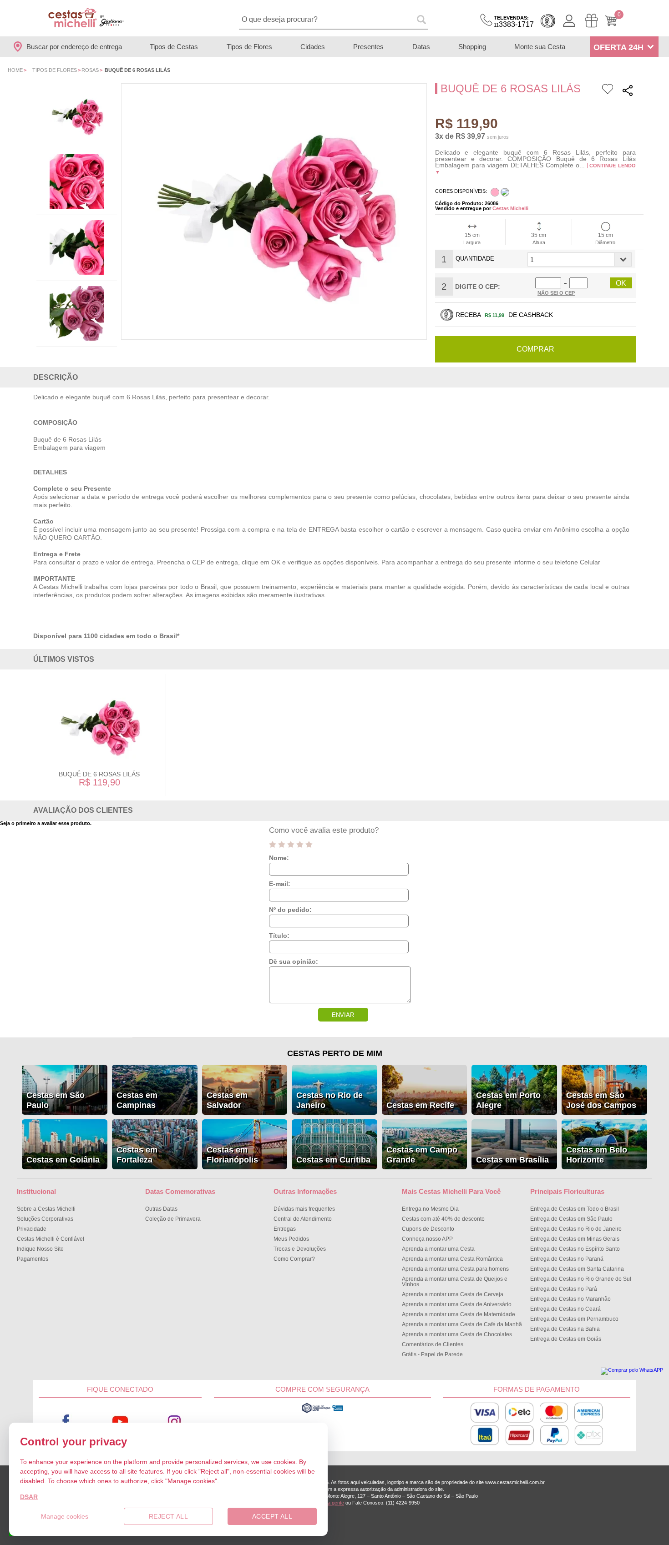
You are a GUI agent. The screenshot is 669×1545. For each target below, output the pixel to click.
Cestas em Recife (420, 1105)
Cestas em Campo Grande (421, 1154)
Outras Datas (161, 1209)
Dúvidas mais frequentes (304, 1209)
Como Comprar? (294, 1259)
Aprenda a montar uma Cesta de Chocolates (457, 1334)
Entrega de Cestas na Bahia (565, 1329)
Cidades (312, 46)
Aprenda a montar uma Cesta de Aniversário (457, 1304)
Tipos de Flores (249, 46)
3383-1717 (514, 21)
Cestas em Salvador (227, 1100)
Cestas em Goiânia (63, 1159)
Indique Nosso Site (40, 1249)
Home (15, 70)
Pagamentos (32, 1259)
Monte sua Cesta (539, 46)
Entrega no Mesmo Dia (430, 1209)
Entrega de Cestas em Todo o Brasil (574, 1209)
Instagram (174, 1421)
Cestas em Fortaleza (137, 1154)
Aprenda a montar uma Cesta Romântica (452, 1259)
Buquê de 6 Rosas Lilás (99, 774)
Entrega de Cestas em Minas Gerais (574, 1239)
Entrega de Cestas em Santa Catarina (577, 1269)
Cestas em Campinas (137, 1100)
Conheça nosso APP (427, 1239)
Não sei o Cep (556, 293)
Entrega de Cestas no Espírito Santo (575, 1249)
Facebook (66, 1421)
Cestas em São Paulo (55, 1100)
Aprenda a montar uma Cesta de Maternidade (458, 1314)
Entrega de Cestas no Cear (565, 1309)
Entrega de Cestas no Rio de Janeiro (576, 1229)
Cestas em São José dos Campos (601, 1100)
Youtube (120, 1421)
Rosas (90, 70)
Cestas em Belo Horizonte (596, 1154)
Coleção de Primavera (173, 1219)
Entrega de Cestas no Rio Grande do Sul (580, 1279)
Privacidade (31, 1229)
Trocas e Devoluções (300, 1249)
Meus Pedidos (291, 1239)
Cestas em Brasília (512, 1159)
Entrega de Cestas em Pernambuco (574, 1319)
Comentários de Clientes (432, 1344)
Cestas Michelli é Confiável (50, 1239)
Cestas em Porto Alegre (508, 1100)
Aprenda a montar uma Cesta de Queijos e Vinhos (454, 1282)
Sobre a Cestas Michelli (46, 1209)
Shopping (472, 46)
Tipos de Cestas (174, 46)
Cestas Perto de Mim (334, 1053)
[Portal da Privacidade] (322, 1411)
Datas (421, 46)
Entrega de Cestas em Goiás (565, 1339)
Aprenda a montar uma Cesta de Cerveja (452, 1294)
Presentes (368, 46)
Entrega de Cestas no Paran (566, 1259)
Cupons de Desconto (428, 1229)
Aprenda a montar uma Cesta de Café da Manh (462, 1324)
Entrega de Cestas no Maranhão (570, 1299)
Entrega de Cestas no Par (563, 1289)
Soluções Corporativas (45, 1219)
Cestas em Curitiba (333, 1159)
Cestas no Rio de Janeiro (329, 1100)
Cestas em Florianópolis (232, 1154)
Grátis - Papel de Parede (432, 1354)
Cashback (548, 21)
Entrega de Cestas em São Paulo (571, 1219)
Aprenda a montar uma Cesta (438, 1249)
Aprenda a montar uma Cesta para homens (455, 1269)
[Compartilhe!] (627, 91)
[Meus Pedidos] (591, 21)
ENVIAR (343, 1015)
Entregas (285, 1229)
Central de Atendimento (303, 1219)
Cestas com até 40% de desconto (443, 1219)
